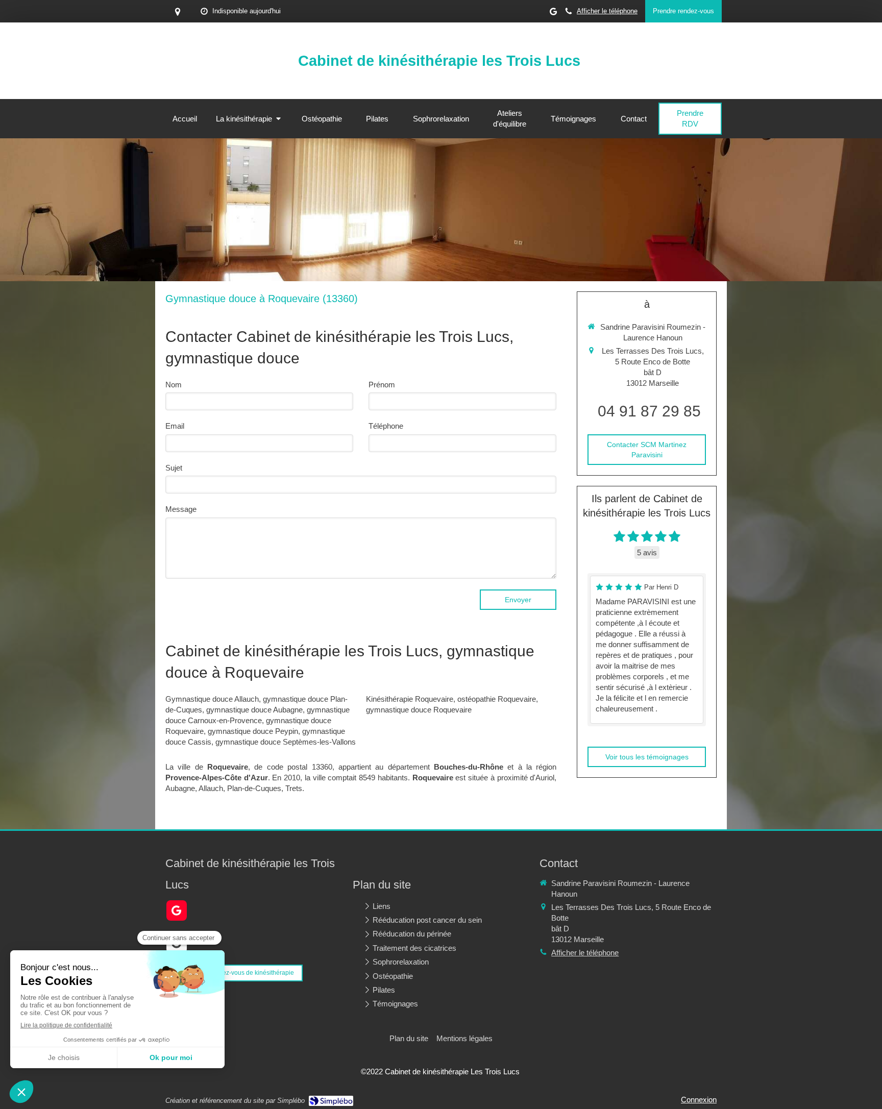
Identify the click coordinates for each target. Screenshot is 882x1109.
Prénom (382, 384)
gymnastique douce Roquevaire (419, 709)
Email (174, 426)
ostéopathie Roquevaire (496, 699)
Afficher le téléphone (607, 11)
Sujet (173, 467)
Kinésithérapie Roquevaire (409, 699)
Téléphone (386, 426)
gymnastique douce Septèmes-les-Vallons (285, 741)
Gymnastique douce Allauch (212, 699)
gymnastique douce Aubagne (254, 709)
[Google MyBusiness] (553, 13)
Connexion (699, 1099)
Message (181, 509)
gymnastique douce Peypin (253, 731)
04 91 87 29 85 (649, 411)
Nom (173, 384)
